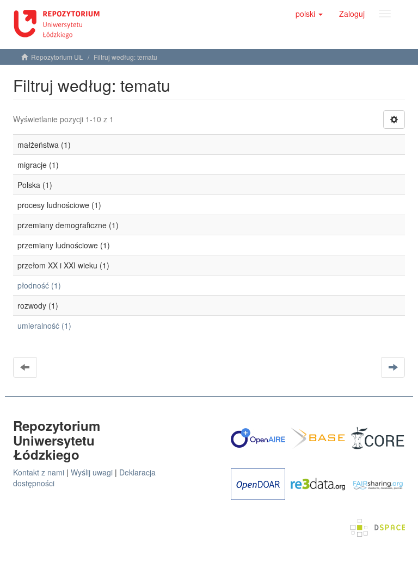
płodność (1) (39, 285)
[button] (309, 13)
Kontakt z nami (38, 472)
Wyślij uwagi (92, 472)
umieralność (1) (44, 325)
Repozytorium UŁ (57, 56)
